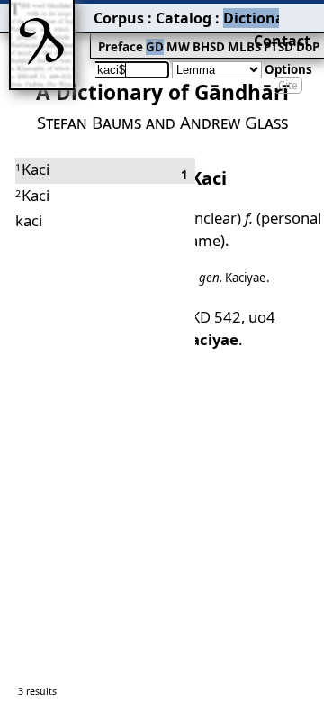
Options (288, 69)
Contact (282, 40)
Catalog (184, 18)
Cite (288, 85)
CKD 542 (211, 316)
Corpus (119, 18)
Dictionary (261, 18)
